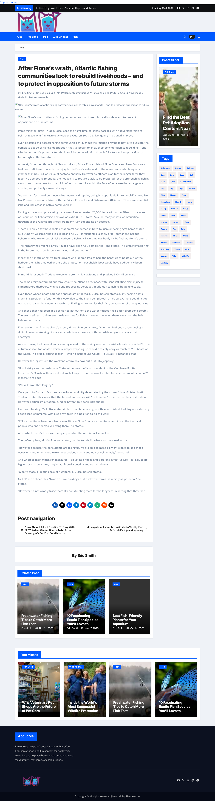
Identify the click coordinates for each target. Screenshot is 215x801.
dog (171, 188)
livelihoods (136, 92)
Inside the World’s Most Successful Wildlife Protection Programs (83, 708)
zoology (164, 263)
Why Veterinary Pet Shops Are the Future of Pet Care (177, 128)
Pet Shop (32, 36)
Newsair (117, 796)
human (174, 209)
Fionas (95, 92)
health (178, 202)
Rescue (164, 236)
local (163, 215)
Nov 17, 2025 (92, 628)
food (184, 195)
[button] (199, 36)
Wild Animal (60, 36)
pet (174, 229)
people (164, 229)
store (185, 236)
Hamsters (165, 202)
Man (173, 215)
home (189, 202)
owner (164, 222)
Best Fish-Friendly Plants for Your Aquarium (127, 620)
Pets (183, 229)
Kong (185, 209)
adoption (165, 168)
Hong (163, 209)
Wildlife (185, 256)
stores (164, 242)
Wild (174, 256)
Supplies (176, 242)
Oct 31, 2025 (137, 628)
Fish (75, 36)
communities (81, 92)
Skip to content (8, 2)
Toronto (189, 242)
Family (192, 188)
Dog (45, 36)
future (115, 92)
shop (175, 236)
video (177, 249)
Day (162, 188)
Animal (178, 168)
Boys (172, 175)
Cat (19, 36)
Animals (190, 168)
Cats (163, 181)
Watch (164, 256)
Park (187, 222)
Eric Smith (28, 92)
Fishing (105, 92)
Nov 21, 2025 (46, 628)
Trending (165, 249)
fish (163, 195)
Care (182, 175)
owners (176, 222)
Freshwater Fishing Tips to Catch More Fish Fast (36, 620)
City (173, 181)
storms (35, 97)
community (185, 181)
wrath (44, 97)
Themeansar (133, 796)
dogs (181, 188)
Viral (187, 249)
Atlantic (67, 92)
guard (124, 92)
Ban (162, 175)
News (183, 215)
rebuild (24, 97)
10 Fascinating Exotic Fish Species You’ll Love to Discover (82, 622)
